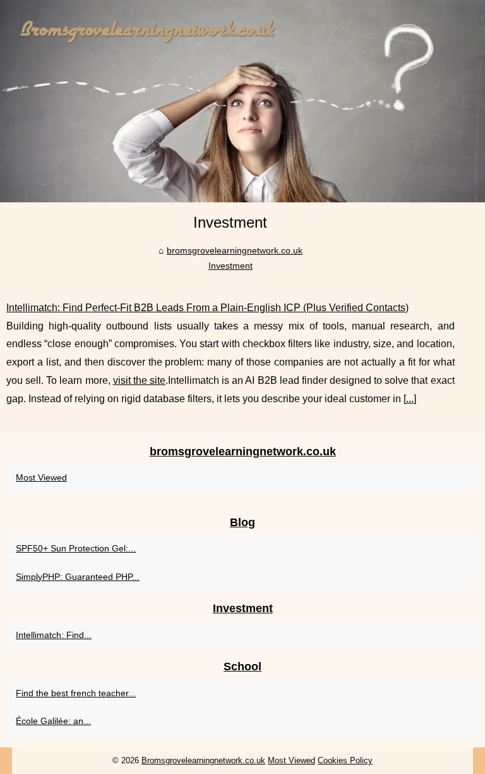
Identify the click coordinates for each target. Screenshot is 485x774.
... (410, 398)
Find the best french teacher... (76, 693)
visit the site (139, 380)
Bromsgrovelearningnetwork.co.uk (203, 760)
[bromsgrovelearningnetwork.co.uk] (242, 101)
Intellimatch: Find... (54, 635)
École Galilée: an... (53, 721)
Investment (230, 266)
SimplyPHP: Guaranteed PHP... (78, 577)
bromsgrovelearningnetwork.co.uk (234, 250)
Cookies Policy (345, 760)
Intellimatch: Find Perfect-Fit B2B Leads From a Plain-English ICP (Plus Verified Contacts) (207, 307)
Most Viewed (41, 477)
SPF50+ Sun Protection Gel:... (76, 548)
